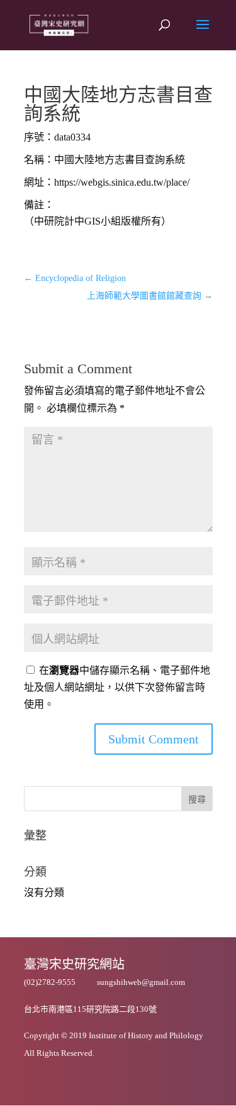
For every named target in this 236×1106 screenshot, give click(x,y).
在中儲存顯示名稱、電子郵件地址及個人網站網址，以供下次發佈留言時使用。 (117, 687)
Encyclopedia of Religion (75, 278)
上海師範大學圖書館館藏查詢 (150, 295)
